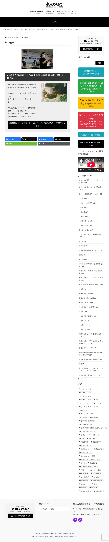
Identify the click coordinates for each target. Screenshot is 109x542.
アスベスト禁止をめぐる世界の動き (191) (91, 188)
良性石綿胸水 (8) (86, 225)
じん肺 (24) (84, 198)
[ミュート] (98, 170)
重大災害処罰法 (86, 491)
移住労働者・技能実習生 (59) (89, 307)
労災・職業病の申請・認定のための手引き (94, 428)
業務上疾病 (98, 449)
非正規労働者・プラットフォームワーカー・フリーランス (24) (91, 369)
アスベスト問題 (86, 389)
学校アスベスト (96, 435)
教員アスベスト (86, 449)
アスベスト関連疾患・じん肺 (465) (90, 194)
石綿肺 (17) (84, 212)
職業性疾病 (84, 480)
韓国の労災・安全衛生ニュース (89, 375)
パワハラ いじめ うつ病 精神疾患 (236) (90, 236)
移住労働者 (84, 473)
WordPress (42, 537)
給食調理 (97, 477)
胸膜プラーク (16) (86, 221)
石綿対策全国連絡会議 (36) (88, 298)
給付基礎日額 (85, 477)
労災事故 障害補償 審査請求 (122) (90, 250)
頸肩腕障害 (98, 491)
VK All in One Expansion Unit (68, 537)
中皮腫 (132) (84, 207)
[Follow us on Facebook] (75, 520)
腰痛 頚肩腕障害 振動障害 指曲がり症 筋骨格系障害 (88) (91, 354)
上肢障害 (84, 417)
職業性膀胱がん (97, 480)
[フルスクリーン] (101, 170)
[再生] (81, 170)
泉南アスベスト (86, 452)
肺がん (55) (84, 216)
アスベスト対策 (86, 396)
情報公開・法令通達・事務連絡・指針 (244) (91, 265)
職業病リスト (85, 484)
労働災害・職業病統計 (88, 421)
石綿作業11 (93, 463)
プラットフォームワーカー (89, 414)
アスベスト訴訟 (86, 400)
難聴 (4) (81, 364)
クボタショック (86, 403)
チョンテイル (94, 407)
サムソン (98, 403)
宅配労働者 (92, 438)
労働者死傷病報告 (86, 424)
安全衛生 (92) (83, 259)
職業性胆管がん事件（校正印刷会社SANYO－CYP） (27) (91, 342)
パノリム (84, 410)
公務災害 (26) (83, 246)
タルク (83, 407)
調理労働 (94, 487)
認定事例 (84, 487)
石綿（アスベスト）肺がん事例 (91, 470)
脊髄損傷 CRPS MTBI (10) (88, 348)
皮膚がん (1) (84, 320)
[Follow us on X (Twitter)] (80, 520)
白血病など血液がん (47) (88, 316)
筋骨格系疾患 (97, 473)
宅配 (82, 438)
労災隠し (84, 435)
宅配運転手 (84, 442)
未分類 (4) (82, 289)
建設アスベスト (86, 445)
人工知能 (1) (83, 241)
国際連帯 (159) (84, 255)
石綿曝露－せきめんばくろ (89, 466)
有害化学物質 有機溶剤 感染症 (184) (91, 284)
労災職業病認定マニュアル (89, 431)
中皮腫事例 (94, 417)
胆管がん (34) (85, 325)
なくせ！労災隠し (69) (86, 230)
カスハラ (98, 400)
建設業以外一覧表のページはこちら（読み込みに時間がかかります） (37, 124)
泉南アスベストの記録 (88, 456)
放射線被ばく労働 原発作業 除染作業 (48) (90, 272)
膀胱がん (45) (85, 329)
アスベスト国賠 (86, 393)
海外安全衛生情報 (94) (86, 294)
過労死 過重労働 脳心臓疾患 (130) (90, 359)
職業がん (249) (84, 311)
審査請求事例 (97, 442)
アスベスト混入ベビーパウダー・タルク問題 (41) (91, 181)
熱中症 (83, 463)
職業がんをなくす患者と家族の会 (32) (90, 335)
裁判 (95, 484)
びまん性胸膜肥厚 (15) (88, 203)
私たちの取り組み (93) (86, 302)
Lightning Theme (54, 537)
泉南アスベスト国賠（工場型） (91, 459)
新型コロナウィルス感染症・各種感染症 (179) (91, 279)
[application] (91, 164)
